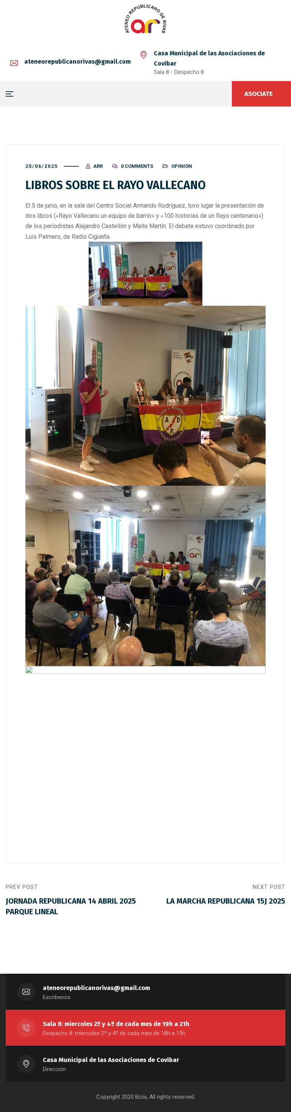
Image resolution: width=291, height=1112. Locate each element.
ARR (98, 166)
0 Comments (137, 166)
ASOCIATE (258, 94)
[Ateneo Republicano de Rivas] (145, 20)
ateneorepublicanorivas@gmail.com (77, 61)
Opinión (181, 166)
